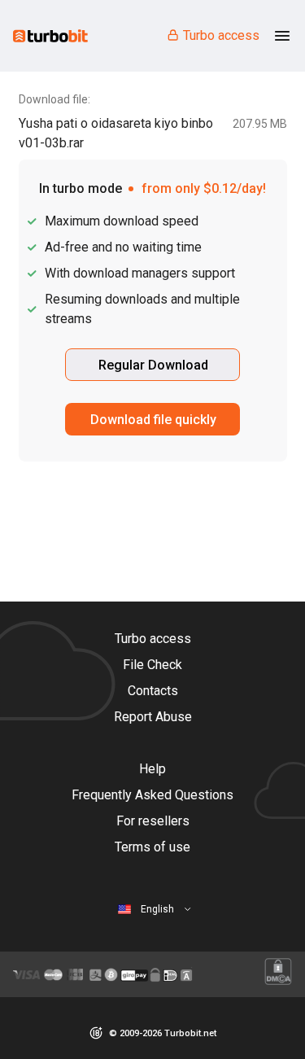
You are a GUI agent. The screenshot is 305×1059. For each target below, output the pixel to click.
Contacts (153, 690)
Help (152, 769)
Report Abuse (153, 716)
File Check (152, 664)
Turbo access (221, 35)
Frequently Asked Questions (152, 795)
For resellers (153, 821)
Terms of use (152, 847)
